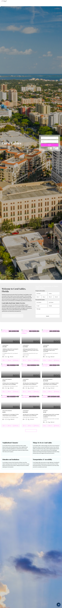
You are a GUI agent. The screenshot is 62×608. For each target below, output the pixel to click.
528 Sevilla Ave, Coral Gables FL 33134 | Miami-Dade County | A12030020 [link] (51, 384)
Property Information (40, 290)
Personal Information (40, 299)
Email (10, 360)
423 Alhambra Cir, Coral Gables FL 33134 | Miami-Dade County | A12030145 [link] (10, 415)
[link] (10, 336)
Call (5, 360)
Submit (47, 316)
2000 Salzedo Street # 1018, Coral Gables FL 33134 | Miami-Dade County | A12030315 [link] (51, 416)
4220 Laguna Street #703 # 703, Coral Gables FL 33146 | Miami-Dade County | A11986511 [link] (31, 350)
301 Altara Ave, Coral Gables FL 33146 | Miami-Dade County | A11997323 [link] (30, 415)
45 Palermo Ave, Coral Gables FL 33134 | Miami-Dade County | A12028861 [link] (10, 384)
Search (49, 144)
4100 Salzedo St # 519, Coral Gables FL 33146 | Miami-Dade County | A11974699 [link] (50, 350)
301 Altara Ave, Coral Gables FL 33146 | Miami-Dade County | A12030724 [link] (30, 384)
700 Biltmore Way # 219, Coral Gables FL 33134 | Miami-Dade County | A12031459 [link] (10, 350)
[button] (59, 605)
